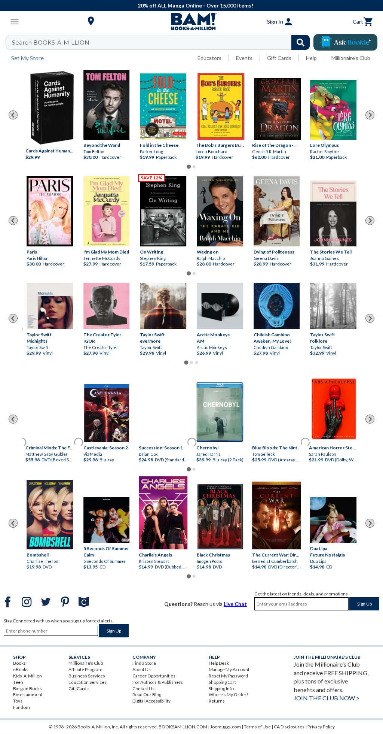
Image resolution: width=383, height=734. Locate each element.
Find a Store (144, 663)
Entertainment (28, 694)
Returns (217, 701)
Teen (18, 682)
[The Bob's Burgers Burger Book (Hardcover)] (220, 106)
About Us (141, 669)
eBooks (20, 669)
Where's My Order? (228, 694)
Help (311, 58)
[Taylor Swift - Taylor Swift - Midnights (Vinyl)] (50, 306)
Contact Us (143, 688)
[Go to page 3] (196, 362)
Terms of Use (257, 727)
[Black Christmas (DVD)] (220, 516)
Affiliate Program (85, 669)
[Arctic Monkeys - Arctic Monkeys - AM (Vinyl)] (220, 306)
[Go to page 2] (194, 166)
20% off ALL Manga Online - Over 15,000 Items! (195, 5)
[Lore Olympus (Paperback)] (333, 110)
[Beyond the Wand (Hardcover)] (106, 105)
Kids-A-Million (27, 676)
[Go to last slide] (13, 114)
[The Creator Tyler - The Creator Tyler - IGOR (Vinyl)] (106, 306)
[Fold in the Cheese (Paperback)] (163, 106)
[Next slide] (369, 114)
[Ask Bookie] (345, 42)
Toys (17, 701)
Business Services (86, 676)
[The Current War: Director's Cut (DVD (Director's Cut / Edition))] (276, 515)
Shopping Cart (222, 682)
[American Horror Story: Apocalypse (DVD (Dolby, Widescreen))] (333, 408)
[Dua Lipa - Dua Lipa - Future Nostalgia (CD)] (333, 520)
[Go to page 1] (189, 166)
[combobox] (162, 42)
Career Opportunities (153, 676)
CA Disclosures (289, 727)
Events (244, 58)
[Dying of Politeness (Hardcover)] (277, 211)
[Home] (191, 21)
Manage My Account (229, 669)
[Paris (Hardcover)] (50, 211)
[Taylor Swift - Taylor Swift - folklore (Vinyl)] (333, 306)
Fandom (21, 707)
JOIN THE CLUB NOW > (326, 697)
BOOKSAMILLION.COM (183, 727)
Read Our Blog (146, 694)
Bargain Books (27, 688)
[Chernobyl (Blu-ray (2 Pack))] (219, 412)
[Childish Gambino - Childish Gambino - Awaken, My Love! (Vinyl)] (277, 306)
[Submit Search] (300, 42)
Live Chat (235, 604)
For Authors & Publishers (157, 682)
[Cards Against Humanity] (52, 107)
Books (19, 663)
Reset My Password (228, 676)
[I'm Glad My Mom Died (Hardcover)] (106, 211)
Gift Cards (279, 58)
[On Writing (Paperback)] (163, 211)
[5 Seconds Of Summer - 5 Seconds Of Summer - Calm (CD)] (106, 520)
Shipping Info (221, 688)
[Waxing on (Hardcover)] (220, 211)
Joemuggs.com (225, 727)
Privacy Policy (321, 727)
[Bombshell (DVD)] (50, 514)
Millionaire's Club (350, 58)
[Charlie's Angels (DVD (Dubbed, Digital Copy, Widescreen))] (163, 512)
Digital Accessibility (151, 701)
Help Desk (219, 663)
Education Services (87, 682)
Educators (209, 58)
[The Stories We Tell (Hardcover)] (333, 213)
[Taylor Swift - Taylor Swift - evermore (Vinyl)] (163, 306)
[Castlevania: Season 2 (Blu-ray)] (106, 413)
